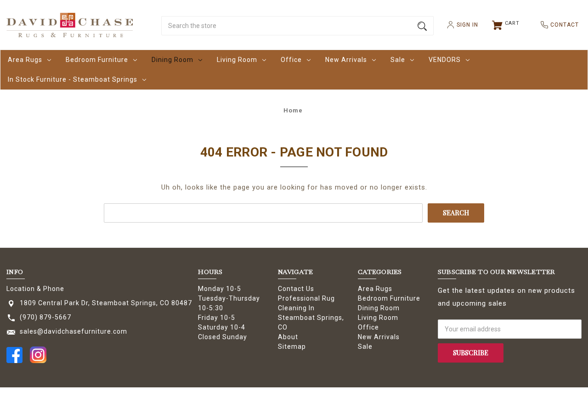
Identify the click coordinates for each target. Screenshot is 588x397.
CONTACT (560, 25)
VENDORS (445, 59)
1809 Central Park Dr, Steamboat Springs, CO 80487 (106, 303)
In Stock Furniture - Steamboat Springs (72, 79)
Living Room (237, 59)
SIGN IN (464, 25)
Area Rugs (25, 59)
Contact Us (296, 288)
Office (291, 59)
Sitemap (292, 346)
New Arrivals (346, 59)
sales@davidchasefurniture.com (73, 331)
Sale (397, 59)
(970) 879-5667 (45, 317)
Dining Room (172, 59)
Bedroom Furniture (97, 59)
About (288, 337)
